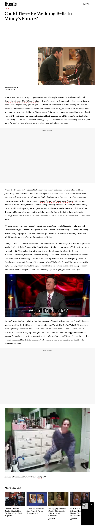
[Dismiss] (91, 504)
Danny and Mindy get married (51, 189)
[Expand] (84, 504)
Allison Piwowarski (12, 87)
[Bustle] (11, 4)
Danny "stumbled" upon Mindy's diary (57, 200)
